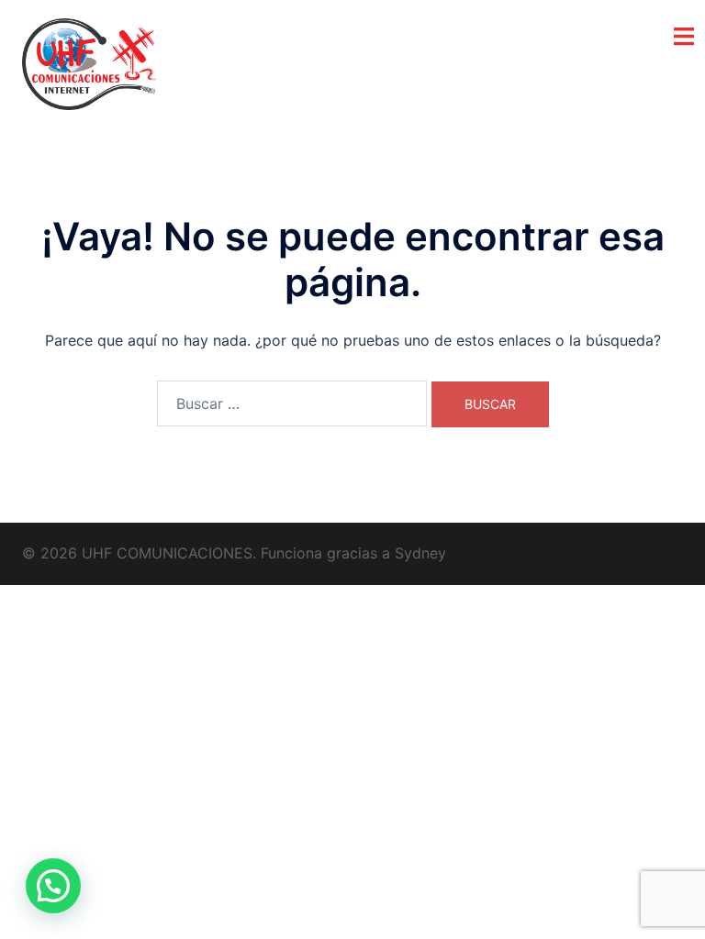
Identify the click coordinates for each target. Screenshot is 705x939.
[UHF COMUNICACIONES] (89, 62)
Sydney (420, 553)
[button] (53, 885)
